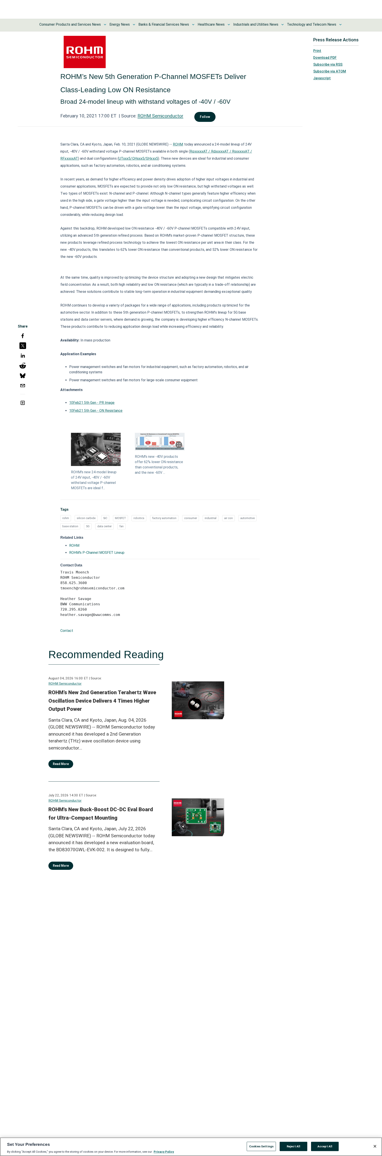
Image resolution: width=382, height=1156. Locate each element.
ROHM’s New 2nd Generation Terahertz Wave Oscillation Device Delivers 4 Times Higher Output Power (102, 700)
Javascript (322, 78)
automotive (247, 518)
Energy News (119, 24)
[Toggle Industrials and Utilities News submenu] (282, 24)
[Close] (375, 1146)
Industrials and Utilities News (255, 24)
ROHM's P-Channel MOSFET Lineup (96, 552)
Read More (61, 764)
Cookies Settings (261, 1146)
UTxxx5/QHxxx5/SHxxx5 (138, 158)
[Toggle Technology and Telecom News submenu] (340, 24)
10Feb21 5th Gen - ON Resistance (95, 410)
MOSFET (120, 518)
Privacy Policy (164, 1151)
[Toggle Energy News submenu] (134, 24)
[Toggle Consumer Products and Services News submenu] (105, 24)
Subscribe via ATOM (329, 71)
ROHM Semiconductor (160, 116)
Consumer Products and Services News (70, 24)
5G (88, 526)
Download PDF (325, 58)
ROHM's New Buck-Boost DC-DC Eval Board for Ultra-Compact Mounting (100, 813)
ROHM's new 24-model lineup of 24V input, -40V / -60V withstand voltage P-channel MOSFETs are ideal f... (94, 480)
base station (70, 526)
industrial (210, 518)
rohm (65, 518)
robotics (139, 518)
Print (317, 51)
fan (121, 526)
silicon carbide (86, 518)
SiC (105, 518)
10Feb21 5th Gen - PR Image (92, 403)
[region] (191, 1146)
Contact (66, 631)
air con (228, 518)
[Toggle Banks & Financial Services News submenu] (193, 24)
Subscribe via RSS (327, 64)
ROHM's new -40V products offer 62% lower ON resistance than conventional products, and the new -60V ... (159, 464)
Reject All (293, 1146)
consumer (190, 518)
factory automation (164, 518)
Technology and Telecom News (311, 24)
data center (104, 526)
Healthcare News (211, 24)
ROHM (178, 144)
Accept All (324, 1146)
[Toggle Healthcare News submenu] (229, 24)
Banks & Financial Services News (163, 24)
